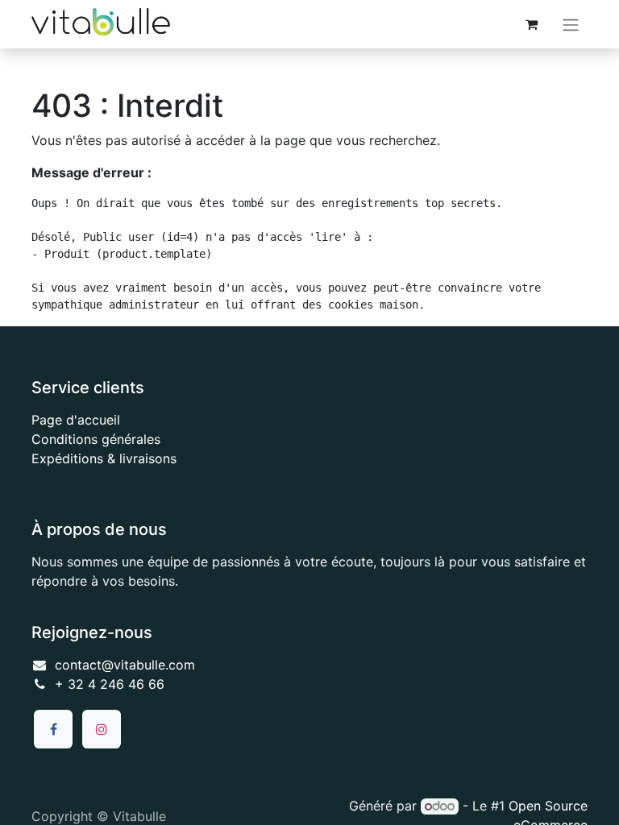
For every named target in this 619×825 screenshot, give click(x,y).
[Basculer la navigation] (571, 24)
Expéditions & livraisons (104, 458)
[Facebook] (53, 729)
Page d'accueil (75, 420)
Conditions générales (95, 439)
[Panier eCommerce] (531, 24)
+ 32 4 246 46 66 (109, 684)
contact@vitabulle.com (125, 665)
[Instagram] (101, 729)
